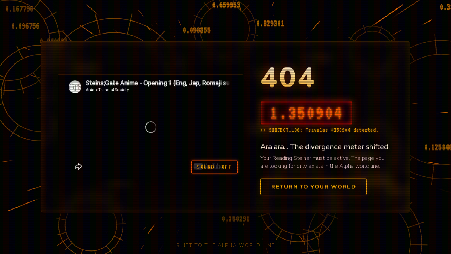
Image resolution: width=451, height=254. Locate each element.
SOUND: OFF (214, 166)
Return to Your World (313, 186)
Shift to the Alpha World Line (225, 245)
